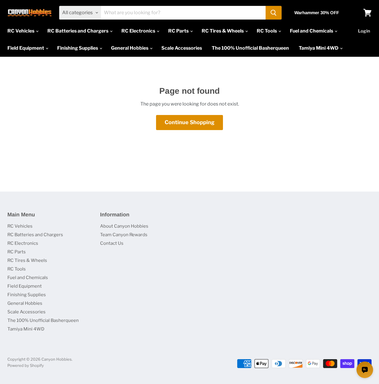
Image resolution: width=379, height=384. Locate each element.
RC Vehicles (21, 31)
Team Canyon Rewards (123, 234)
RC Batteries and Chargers (78, 31)
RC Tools (267, 31)
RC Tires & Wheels (223, 31)
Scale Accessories (181, 48)
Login (364, 31)
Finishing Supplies (78, 48)
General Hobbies (130, 48)
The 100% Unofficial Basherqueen (250, 48)
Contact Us (111, 243)
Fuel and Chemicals (312, 31)
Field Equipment (26, 48)
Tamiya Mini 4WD (319, 48)
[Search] (274, 13)
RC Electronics (138, 31)
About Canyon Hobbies (124, 226)
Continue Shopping (189, 122)
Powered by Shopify (25, 365)
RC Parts (179, 31)
